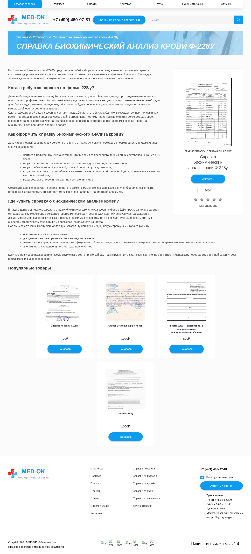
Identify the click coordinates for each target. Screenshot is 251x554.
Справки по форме (219, 151)
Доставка (125, 4)
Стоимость (58, 4)
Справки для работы (145, 475)
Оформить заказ (192, 4)
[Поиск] (238, 20)
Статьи (159, 4)
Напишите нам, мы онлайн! (215, 543)
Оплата (92, 4)
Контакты (96, 513)
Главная (22, 37)
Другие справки (195, 151)
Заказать (208, 179)
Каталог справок (24, 4)
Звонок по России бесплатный (119, 20)
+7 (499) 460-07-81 (71, 19)
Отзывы (226, 4)
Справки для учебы (144, 483)
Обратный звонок (221, 485)
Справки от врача (143, 490)
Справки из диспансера (146, 498)
